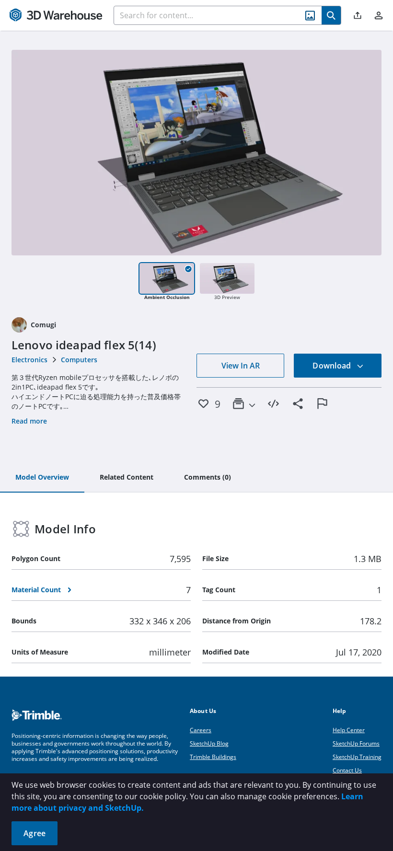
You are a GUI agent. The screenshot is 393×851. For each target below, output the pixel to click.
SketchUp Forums (356, 743)
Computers (79, 359)
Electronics (29, 359)
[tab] (42, 478)
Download (332, 365)
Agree (34, 833)
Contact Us (347, 770)
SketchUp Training (357, 757)
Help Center (349, 730)
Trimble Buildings (213, 757)
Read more (29, 421)
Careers (200, 730)
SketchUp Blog (209, 743)
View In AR (240, 365)
